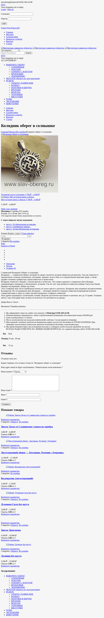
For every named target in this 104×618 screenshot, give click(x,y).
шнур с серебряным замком (18, 227)
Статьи (9, 44)
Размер (4, 233)
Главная (9, 32)
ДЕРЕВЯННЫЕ (18, 587)
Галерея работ (12, 37)
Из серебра (21, 132)
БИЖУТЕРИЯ (12, 615)
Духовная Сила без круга (15, 504)
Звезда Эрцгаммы (11, 530)
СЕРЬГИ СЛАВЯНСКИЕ (22, 594)
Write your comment (9, 209)
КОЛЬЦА (15, 596)
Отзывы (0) (11, 268)
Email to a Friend (8, 246)
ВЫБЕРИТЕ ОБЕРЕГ (15, 576)
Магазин (10, 34)
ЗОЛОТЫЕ (16, 580)
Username (5, 14)
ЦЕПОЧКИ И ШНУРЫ (21, 599)
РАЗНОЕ (10, 592)
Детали (9, 266)
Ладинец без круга (11, 556)
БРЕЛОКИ (16, 601)
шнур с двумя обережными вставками (22, 229)
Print (3, 244)
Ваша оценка (7, 372)
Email (4, 399)
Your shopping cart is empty (12, 7)
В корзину (6, 239)
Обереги (12, 132)
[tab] (54, 264)
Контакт (9, 41)
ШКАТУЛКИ (17, 608)
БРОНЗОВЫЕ (17, 585)
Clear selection (28, 233)
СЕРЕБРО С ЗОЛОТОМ (21, 583)
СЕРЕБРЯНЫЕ (17, 578)
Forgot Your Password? (10, 28)
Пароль (4, 19)
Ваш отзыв (6, 390)
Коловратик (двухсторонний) (17, 478)
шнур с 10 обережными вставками (21, 224)
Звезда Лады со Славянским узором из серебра (27, 426)
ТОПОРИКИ (17, 606)
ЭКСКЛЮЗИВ (12, 612)
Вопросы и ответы (14, 39)
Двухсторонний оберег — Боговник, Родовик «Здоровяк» (32, 452)
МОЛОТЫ (15, 603)
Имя (3, 395)
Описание (10, 264)
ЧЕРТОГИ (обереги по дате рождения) (23, 590)
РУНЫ (9, 610)
